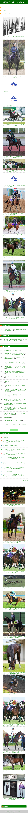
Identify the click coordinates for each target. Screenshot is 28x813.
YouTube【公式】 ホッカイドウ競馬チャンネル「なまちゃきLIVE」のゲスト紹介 (14, 400)
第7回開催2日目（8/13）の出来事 (10, 445)
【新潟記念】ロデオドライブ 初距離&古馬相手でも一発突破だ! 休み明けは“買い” (14, 572)
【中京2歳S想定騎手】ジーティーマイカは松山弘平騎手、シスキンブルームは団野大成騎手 (13, 468)
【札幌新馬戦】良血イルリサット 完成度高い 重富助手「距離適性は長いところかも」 (14, 637)
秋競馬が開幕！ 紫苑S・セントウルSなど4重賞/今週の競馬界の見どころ (15, 414)
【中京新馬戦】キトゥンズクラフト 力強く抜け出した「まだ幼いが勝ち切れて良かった (14, 171)
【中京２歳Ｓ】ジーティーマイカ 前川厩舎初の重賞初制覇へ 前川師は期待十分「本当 (14, 673)
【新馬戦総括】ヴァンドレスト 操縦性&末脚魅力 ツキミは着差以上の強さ (14, 186)
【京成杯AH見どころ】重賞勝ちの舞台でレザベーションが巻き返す (15, 395)
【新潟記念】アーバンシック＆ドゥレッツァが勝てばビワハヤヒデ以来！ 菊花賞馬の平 (14, 609)
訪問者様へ (6, 806)
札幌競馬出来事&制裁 (7, 105)
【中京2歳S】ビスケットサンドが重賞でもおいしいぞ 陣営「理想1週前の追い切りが (13, 318)
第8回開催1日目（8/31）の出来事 (11, 350)
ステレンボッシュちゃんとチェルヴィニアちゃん (15, 376)
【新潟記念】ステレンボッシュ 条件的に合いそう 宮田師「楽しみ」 (14, 235)
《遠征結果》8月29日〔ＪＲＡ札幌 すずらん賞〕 (14, 381)
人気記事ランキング (6, 13)
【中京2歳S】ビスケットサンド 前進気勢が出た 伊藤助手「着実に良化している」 (14, 291)
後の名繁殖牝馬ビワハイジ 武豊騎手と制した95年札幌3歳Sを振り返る (15, 404)
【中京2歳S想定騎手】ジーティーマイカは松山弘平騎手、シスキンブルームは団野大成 (13, 125)
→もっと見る (25, 480)
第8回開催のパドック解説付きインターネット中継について (15, 424)
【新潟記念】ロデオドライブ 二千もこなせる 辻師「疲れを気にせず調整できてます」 (14, 725)
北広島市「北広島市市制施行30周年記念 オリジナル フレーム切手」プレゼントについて (15, 340)
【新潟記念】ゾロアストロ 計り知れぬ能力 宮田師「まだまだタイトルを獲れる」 (14, 76)
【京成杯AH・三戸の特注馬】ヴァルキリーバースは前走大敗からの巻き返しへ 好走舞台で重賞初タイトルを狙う (15, 390)
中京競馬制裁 (7, 417)
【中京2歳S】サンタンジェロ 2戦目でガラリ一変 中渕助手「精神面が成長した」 (14, 257)
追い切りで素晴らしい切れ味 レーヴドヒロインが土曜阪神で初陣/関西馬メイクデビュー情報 (15, 362)
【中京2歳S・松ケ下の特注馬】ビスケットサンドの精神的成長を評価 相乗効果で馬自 (13, 752)
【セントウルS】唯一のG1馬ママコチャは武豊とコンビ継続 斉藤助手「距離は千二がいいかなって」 (15, 372)
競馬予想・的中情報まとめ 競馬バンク (14, 2)
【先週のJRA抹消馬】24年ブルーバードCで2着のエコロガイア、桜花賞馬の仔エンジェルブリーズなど (14, 458)
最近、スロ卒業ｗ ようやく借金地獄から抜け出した (14, 37)
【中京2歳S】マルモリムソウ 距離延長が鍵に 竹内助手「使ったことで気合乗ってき (13, 157)
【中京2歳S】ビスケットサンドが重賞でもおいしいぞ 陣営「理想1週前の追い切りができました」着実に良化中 (13, 441)
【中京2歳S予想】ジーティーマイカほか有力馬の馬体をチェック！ (13, 771)
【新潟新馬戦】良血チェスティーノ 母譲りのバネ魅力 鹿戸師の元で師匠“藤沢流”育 (14, 542)
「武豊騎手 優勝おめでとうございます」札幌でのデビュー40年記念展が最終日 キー (14, 799)
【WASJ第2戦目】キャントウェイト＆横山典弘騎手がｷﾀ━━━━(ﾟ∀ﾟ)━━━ (13, 588)
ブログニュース (5, 7)
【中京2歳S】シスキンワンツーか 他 (12, 420)
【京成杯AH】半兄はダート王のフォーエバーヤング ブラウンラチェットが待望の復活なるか (15, 354)
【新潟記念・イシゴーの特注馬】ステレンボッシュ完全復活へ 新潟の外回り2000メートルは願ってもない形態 (14, 475)
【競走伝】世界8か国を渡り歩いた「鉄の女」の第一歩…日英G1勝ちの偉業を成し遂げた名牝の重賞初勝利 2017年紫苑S (15, 408)
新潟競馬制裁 (5, 91)
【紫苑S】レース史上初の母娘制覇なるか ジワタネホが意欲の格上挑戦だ (15, 358)
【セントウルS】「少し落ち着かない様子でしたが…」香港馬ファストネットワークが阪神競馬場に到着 (15, 367)
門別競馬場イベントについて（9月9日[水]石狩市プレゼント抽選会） (15, 330)
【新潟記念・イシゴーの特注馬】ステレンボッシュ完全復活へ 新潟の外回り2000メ (14, 214)
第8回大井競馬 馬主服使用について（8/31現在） (15, 385)
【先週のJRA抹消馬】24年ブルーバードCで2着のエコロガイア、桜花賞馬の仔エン (13, 505)
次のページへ (14, 430)
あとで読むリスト (5, 10)
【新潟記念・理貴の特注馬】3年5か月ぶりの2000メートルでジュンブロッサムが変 (13, 694)
